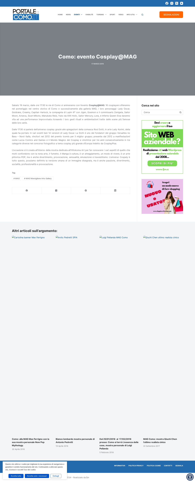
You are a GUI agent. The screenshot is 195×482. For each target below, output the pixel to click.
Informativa (119, 466)
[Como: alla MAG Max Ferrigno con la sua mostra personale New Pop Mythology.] (32, 335)
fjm (87, 477)
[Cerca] (142, 15)
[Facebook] (166, 3)
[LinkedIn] (115, 190)
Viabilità (89, 15)
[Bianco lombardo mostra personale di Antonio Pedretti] (76, 335)
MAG (17, 178)
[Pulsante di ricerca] (180, 112)
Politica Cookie (154, 466)
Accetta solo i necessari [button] (37, 476)
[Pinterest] (86, 190)
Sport (112, 15)
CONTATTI (168, 466)
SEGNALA (179, 466)
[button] (190, 477)
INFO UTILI (131, 15)
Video (120, 15)
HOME (60, 15)
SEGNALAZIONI (171, 14)
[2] (162, 196)
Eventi (77, 15)
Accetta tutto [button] (16, 476)
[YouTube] (181, 3)
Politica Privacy (136, 466)
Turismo (100, 15)
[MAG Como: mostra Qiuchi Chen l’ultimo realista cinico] (163, 335)
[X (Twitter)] (176, 3)
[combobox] (160, 112)
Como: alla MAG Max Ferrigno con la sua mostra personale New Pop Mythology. (30, 442)
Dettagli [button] (56, 476)
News (68, 15)
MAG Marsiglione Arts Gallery (38, 178)
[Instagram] (171, 3)
